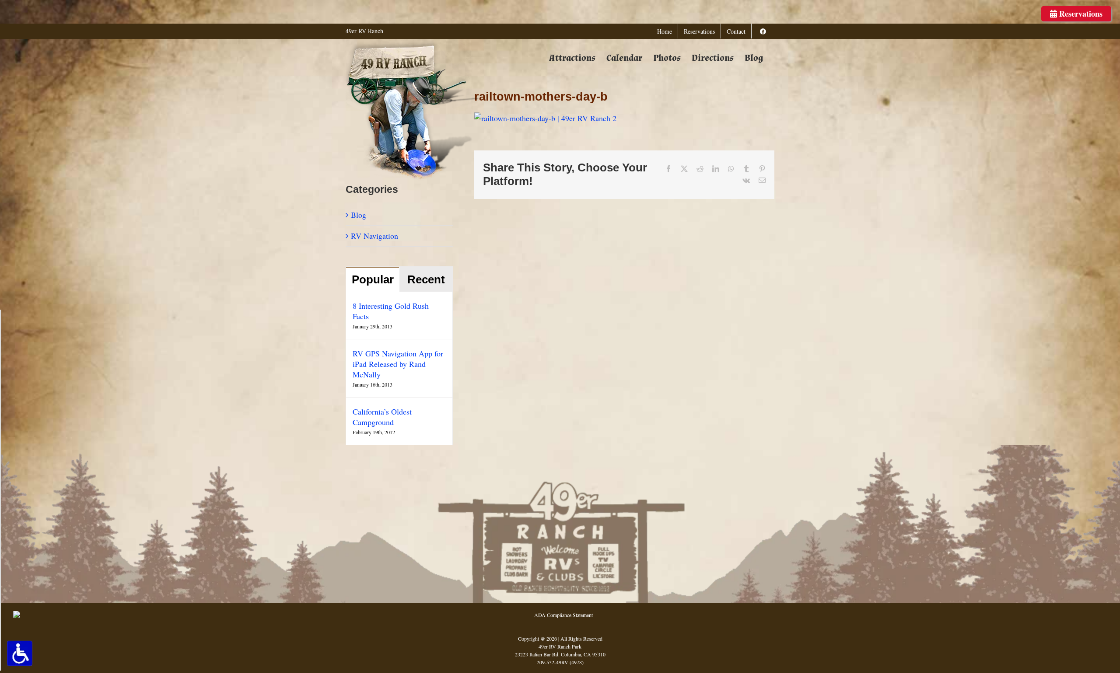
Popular (373, 279)
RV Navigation (374, 235)
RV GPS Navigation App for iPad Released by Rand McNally (398, 364)
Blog (358, 214)
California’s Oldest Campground (382, 416)
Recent (426, 279)
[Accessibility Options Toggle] (20, 653)
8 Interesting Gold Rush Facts (391, 310)
